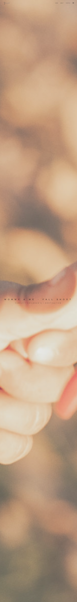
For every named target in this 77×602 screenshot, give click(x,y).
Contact (68, 3)
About (62, 3)
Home (56, 3)
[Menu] (73, 3)
